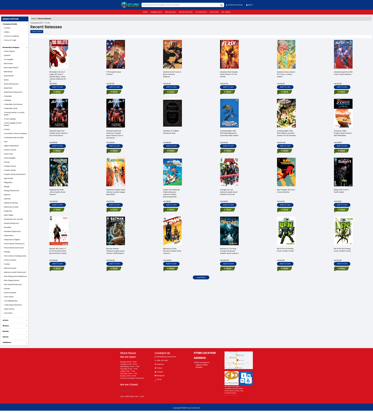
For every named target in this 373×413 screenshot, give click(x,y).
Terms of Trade (10, 40)
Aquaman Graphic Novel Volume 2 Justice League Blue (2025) (115, 192)
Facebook (160, 364)
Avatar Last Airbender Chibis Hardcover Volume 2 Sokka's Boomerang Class (171, 193)
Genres (5, 337)
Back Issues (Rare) (11, 67)
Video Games (9, 309)
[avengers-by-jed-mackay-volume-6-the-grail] (229, 172)
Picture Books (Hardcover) (14, 244)
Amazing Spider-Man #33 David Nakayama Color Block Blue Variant (229, 133)
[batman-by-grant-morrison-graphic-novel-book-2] (172, 231)
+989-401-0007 (162, 360)
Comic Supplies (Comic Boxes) (13, 124)
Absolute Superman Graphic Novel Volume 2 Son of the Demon (58, 133)
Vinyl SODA (8, 313)
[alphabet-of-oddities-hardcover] (172, 113)
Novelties (7, 227)
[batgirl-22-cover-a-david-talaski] (343, 172)
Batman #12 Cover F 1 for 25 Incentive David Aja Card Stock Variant (58, 251)
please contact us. (231, 395)
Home (33, 18)
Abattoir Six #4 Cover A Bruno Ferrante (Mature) (172, 74)
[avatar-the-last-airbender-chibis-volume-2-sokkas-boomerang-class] (172, 172)
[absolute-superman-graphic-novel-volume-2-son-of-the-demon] (58, 113)
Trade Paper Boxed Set (13, 305)
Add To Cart (57, 87)
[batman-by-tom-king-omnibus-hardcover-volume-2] (229, 231)
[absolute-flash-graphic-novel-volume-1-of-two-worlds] (229, 54)
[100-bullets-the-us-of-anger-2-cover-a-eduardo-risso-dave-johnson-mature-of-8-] (58, 54)
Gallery (7, 32)
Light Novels (8, 178)
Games (7, 162)
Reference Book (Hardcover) (15, 272)
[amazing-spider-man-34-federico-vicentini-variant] (286, 113)
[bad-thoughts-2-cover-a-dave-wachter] (286, 172)
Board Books (9, 76)
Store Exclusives (10, 293)
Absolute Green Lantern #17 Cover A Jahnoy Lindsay (286, 74)
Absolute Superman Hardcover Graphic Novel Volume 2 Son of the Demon (114, 134)
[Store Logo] (130, 5)
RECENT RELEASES (185, 12)
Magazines (8, 182)
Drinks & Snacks (10, 150)
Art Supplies (8, 59)
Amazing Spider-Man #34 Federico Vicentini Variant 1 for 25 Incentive (286, 133)
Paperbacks (8, 235)
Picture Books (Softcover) (14, 248)
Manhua (7, 195)
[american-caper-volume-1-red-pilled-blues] (343, 113)
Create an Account (235, 5)
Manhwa (7, 199)
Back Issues (8, 63)
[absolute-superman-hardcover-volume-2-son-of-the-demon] (115, 113)
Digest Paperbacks (11, 146)
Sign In (250, 5)
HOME (145, 12)
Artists (5, 320)
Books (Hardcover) (11, 84)
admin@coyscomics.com (166, 357)
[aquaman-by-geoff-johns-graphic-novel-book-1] (58, 172)
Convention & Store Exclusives (15, 133)
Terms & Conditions (11, 36)
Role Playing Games (11, 280)
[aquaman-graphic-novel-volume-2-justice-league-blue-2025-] (115, 172)
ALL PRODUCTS (201, 12)
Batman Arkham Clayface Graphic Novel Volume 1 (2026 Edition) (115, 251)
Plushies (7, 252)
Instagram (161, 376)
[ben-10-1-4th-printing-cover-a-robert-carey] (286, 231)
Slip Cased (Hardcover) (13, 284)
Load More (201, 277)
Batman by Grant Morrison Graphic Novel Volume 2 (172, 251)
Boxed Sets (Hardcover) (13, 92)
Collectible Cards (10, 108)
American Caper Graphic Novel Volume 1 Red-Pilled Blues (343, 133)
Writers (6, 326)
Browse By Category (11, 47)
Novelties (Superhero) (12, 231)
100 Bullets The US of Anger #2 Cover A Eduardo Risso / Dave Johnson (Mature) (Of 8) (57, 76)
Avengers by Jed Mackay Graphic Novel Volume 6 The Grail (228, 192)
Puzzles (7, 264)
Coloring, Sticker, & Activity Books (14, 113)
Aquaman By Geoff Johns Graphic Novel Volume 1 (57, 192)
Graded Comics (10, 166)
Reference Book (10, 268)
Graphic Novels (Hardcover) (15, 174)
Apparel (7, 55)
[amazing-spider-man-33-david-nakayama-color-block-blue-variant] (229, 113)
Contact (7, 28)
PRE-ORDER (225, 12)
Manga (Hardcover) (11, 190)
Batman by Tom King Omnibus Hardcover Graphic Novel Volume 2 (229, 251)
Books (6, 80)
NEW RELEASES (170, 12)
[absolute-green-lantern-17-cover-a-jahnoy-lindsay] (286, 54)
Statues (7, 288)
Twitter (159, 368)
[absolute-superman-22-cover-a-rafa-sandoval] (343, 54)
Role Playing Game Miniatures (15, 276)
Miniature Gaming (11, 203)
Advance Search (37, 31)
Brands (6, 331)
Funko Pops (8, 154)
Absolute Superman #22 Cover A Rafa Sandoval (343, 73)
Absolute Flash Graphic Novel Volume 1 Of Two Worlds (229, 74)
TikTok (159, 379)
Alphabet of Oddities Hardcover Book (171, 132)
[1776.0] (115, 54)
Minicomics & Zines (11, 207)
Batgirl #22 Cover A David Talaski (341, 191)
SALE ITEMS (214, 12)
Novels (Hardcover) (11, 223)
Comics (7, 129)
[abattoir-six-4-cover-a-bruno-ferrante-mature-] (172, 54)
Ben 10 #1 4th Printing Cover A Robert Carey (285, 250)
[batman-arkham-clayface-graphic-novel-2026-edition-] (115, 231)
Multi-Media (8, 215)
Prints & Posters (10, 260)
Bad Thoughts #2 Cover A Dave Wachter (286, 191)
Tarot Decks (9, 297)
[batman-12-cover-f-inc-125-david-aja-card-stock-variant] (58, 231)
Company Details (10, 24)
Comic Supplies (10, 119)
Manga (6, 186)
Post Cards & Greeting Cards (15, 256)
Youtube (160, 372)
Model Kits (8, 211)
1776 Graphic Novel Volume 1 (113, 73)
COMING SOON (156, 12)
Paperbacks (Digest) (12, 239)
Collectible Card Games (13, 104)
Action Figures (9, 51)
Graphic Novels (10, 170)
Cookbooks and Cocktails (14, 137)
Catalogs (7, 100)
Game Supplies (10, 158)
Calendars (8, 96)
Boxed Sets (8, 88)
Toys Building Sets (10, 301)
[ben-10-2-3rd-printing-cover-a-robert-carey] (343, 231)
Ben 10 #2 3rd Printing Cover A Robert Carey (342, 250)
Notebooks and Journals (13, 219)
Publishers (7, 342)
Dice (5, 142)
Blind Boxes (8, 72)
